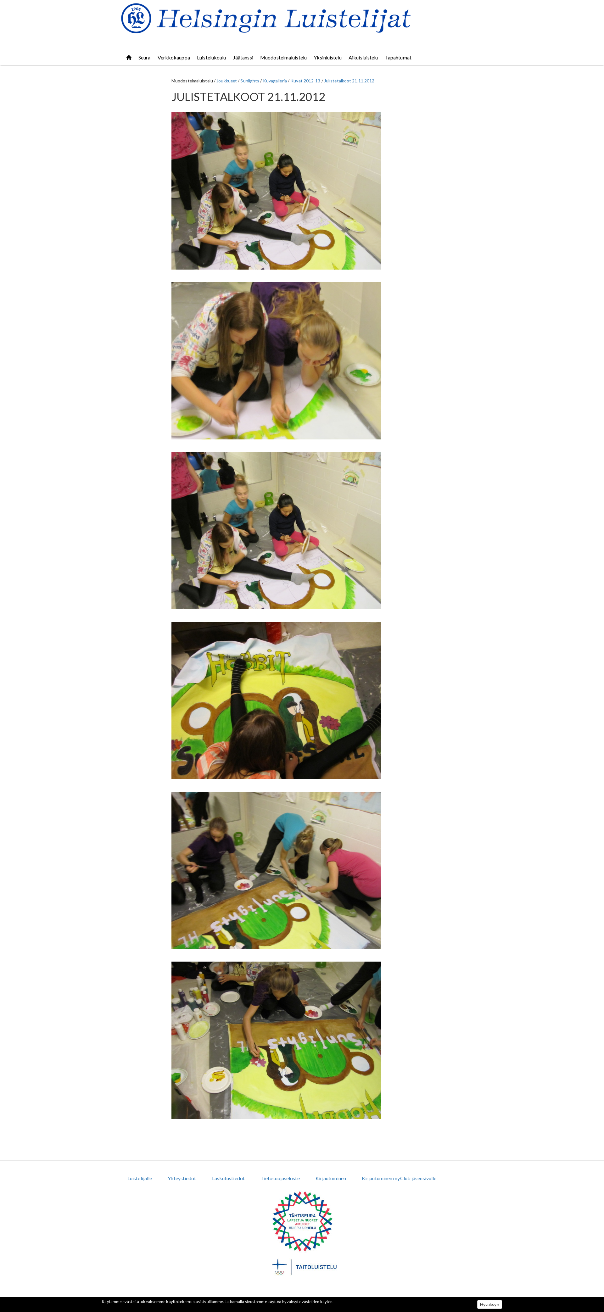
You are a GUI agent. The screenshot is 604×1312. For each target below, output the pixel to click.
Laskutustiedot (228, 1178)
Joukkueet (226, 80)
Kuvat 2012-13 (305, 80)
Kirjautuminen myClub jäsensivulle (399, 1178)
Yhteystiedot (182, 1178)
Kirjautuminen (331, 1178)
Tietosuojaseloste (280, 1178)
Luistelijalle (139, 1178)
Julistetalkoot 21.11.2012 (349, 80)
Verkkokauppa (174, 57)
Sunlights (249, 80)
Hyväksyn (489, 1304)
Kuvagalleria (275, 80)
